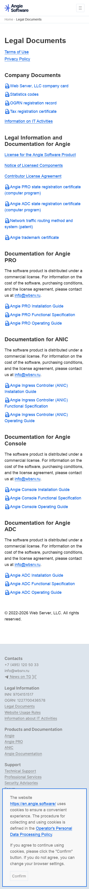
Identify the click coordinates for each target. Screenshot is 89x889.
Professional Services (23, 777)
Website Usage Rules (23, 712)
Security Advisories (21, 783)
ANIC (9, 747)
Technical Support (20, 771)
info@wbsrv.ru (17, 671)
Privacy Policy (17, 59)
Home (9, 19)
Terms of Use (17, 51)
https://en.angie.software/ (33, 803)
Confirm (19, 876)
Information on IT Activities (29, 121)
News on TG (20, 677)
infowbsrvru (27, 295)
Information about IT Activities (31, 718)
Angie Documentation (23, 754)
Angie (9, 736)
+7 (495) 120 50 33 (22, 665)
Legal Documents (29, 19)
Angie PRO (14, 741)
